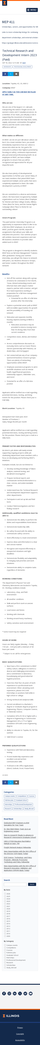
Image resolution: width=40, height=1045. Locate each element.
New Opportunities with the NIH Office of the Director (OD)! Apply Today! (20, 852)
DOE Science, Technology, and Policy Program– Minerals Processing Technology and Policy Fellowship (18, 859)
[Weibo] (25, 993)
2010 (8, 934)
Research (8, 809)
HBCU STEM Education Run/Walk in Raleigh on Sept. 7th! (17, 842)
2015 (8, 921)
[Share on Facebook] (5, 74)
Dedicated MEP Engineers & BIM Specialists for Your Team (16, 824)
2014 (8, 924)
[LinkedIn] (14, 993)
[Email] (16, 74)
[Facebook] (4, 993)
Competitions (22, 796)
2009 (8, 936)
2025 (8, 896)
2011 (8, 931)
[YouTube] (30, 993)
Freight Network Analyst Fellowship (17, 847)
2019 (8, 911)
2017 (8, 916)
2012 (8, 929)
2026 (8, 894)
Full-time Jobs (9, 800)
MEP (24, 63)
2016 (8, 919)
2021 (8, 906)
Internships (7, 67)
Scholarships (18, 809)
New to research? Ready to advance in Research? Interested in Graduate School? (20, 836)
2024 (8, 899)
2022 (8, 904)
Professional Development (22, 67)
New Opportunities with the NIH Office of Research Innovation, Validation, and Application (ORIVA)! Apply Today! (20, 868)
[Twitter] (20, 993)
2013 (8, 926)
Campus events (10, 796)
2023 (8, 901)
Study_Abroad (29, 809)
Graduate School (21, 800)
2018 (8, 914)
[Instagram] (9, 993)
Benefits (5, 274)
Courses (31, 796)
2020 (8, 909)
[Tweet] (10, 74)
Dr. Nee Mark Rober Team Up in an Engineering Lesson (17, 830)
